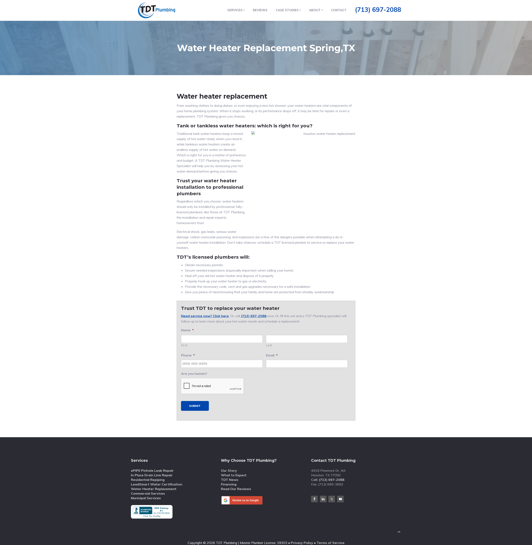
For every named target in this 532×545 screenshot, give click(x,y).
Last (269, 345)
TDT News (229, 480)
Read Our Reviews (236, 489)
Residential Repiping (148, 480)
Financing (228, 484)
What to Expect (233, 475)
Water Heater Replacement (153, 489)
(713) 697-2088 (378, 10)
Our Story (229, 470)
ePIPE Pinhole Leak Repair (152, 470)
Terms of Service (330, 543)
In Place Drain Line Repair (152, 475)
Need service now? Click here (205, 316)
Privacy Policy (302, 543)
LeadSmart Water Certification (156, 484)
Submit (195, 405)
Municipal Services (146, 498)
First (184, 345)
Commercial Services (148, 493)
